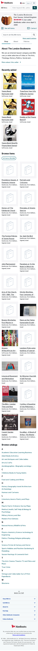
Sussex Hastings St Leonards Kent (15, 554)
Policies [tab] (26, 41)
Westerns (5, 583)
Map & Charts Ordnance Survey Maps (16, 506)
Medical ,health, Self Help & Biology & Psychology (16, 510)
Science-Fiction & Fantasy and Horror (16, 545)
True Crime (6, 567)
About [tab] (16, 41)
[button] (34, 35)
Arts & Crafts (7, 463)
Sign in (29, 3)
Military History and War (11, 515)
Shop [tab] (6, 41)
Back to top (19, 593)
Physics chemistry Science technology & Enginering (17, 533)
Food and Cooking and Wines (13, 480)
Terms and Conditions (18, 635)
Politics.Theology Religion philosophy (16, 538)
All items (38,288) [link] (9, 158)
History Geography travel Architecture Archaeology (16, 487)
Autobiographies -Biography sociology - (17, 466)
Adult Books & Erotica (10, 456)
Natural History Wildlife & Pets (14, 525)
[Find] (35, 7)
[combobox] (22, 7)
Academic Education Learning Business (17, 452)
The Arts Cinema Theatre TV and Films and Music (18, 562)
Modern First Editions (10, 519)
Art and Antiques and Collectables (15, 459)
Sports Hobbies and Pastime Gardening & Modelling (18, 549)
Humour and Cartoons (10, 492)
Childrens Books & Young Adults (14, 473)
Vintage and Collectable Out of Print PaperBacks (16, 575)
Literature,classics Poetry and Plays (15, 499)
